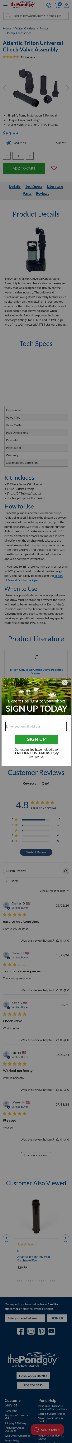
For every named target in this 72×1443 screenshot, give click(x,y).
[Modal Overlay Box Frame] (36, 722)
